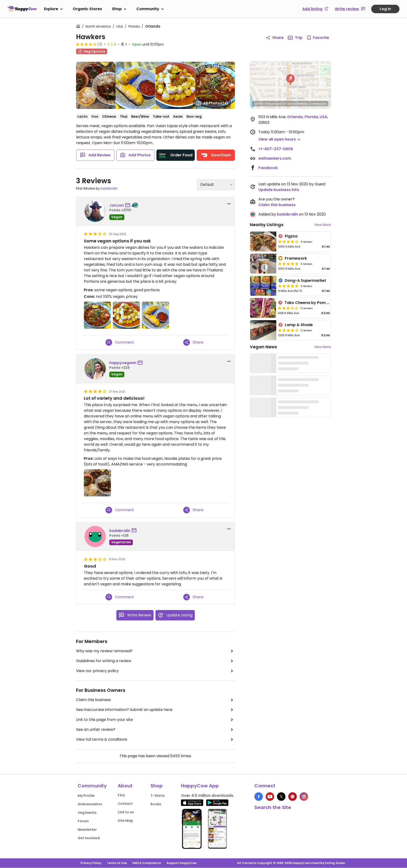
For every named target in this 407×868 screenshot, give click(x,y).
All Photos (215, 103)
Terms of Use (117, 863)
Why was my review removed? (104, 651)
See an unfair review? (95, 729)
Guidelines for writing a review (103, 661)
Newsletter (87, 829)
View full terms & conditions (101, 739)
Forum (83, 821)
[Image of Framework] (263, 264)
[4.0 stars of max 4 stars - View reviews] (288, 241)
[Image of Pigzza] (263, 241)
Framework (296, 258)
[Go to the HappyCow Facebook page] (258, 796)
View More (322, 224)
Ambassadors (90, 804)
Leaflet (258, 104)
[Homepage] (22, 8)
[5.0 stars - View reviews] (288, 264)
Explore (51, 9)
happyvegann (122, 362)
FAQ (121, 795)
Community (147, 9)
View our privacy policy (97, 670)
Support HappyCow (181, 863)
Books (156, 804)
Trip (298, 37)
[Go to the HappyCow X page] (281, 796)
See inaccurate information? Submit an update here (124, 709)
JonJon (116, 205)
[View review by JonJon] (95, 211)
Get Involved (89, 838)
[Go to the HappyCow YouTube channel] (270, 796)
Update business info (278, 189)
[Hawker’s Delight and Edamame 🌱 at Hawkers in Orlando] (96, 85)
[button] (290, 79)
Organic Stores (87, 9)
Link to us (126, 812)
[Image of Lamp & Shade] (263, 330)
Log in (385, 9)
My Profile (86, 795)
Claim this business (93, 699)
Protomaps (273, 104)
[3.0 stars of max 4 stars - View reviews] (288, 308)
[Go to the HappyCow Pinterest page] (292, 796)
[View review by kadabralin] (95, 536)
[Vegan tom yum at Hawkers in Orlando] (215, 85)
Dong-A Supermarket (305, 280)
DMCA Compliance (146, 863)
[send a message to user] (128, 205)
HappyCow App (200, 785)
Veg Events (87, 812)
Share (278, 37)
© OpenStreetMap (296, 104)
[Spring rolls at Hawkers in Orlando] (135, 85)
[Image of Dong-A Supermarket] (263, 286)
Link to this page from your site (104, 719)
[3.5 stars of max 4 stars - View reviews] (86, 44)
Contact (125, 803)
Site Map (125, 820)
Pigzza (291, 236)
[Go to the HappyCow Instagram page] (304, 796)
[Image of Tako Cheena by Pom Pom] (263, 308)
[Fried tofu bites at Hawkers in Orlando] (175, 85)
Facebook (268, 167)
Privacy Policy (91, 863)
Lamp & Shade (299, 325)
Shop (117, 9)
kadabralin (109, 188)
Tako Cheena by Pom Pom (310, 302)
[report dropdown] (229, 204)
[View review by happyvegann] (95, 368)
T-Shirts (158, 795)
